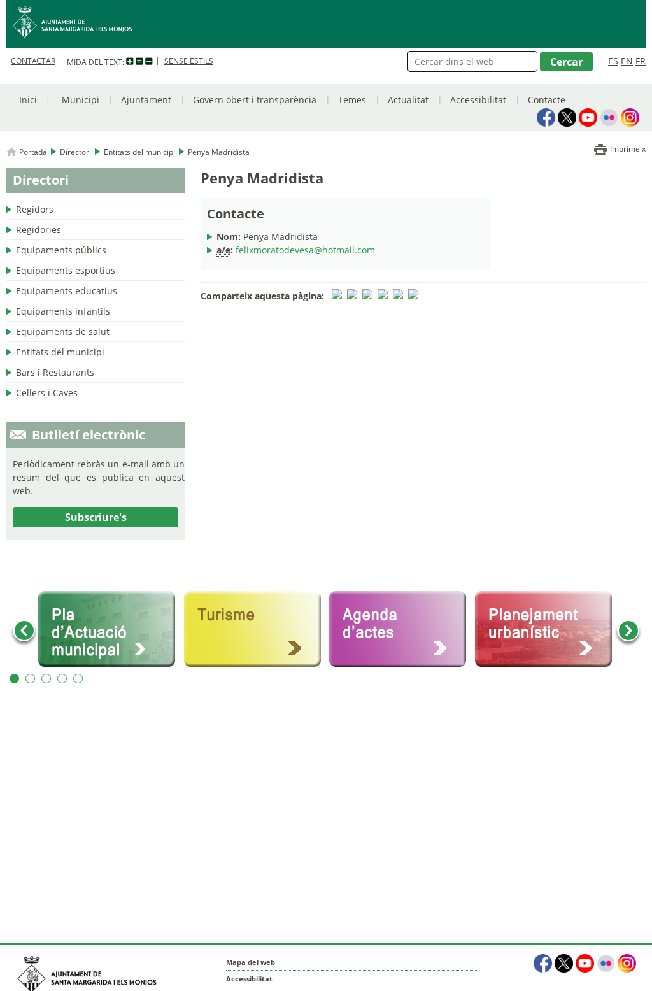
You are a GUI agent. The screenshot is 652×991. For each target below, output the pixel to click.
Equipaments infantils (63, 311)
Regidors (34, 209)
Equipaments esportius (65, 270)
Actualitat (408, 100)
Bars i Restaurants (55, 372)
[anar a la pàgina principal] (326, 23)
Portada (33, 151)
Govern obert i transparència (254, 100)
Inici (28, 100)
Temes (352, 100)
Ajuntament (146, 100)
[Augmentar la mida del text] (130, 61)
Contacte (546, 100)
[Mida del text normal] (139, 61)
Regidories (38, 230)
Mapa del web (250, 962)
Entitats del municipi (139, 151)
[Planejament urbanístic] (544, 629)
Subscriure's (96, 517)
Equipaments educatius (66, 291)
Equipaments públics (61, 250)
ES (613, 61)
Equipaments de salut (63, 331)
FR (640, 61)
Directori (75, 151)
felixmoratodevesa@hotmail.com (305, 250)
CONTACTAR (33, 60)
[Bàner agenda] (399, 629)
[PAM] (108, 629)
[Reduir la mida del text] (149, 61)
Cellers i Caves (47, 393)
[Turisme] (253, 629)
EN (627, 61)
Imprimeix (628, 148)
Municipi (80, 100)
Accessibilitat (478, 100)
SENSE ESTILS (188, 60)
